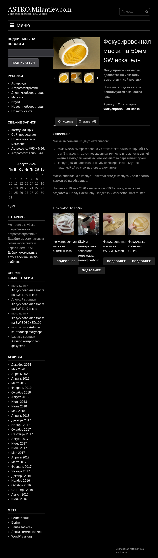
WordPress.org (21, 536)
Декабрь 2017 (21, 420)
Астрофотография (24, 88)
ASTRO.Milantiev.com (39, 9)
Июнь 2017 (19, 448)
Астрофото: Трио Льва (27, 153)
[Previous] (55, 78)
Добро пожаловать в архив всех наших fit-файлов (23, 257)
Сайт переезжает (23, 134)
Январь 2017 (20, 471)
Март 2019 (18, 383)
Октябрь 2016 (21, 485)
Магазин (17, 97)
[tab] (66, 122)
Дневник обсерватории (28, 92)
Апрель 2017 (20, 457)
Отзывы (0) (87, 121)
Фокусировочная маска (121, 109)
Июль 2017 (19, 443)
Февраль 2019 (21, 387)
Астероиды (19, 83)
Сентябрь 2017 (22, 434)
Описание (65, 121)
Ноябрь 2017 (20, 425)
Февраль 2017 (21, 466)
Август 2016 (20, 494)
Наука (15, 102)
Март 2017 (18, 462)
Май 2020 (18, 369)
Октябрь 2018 (21, 392)
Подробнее (66, 261)
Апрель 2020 (20, 374)
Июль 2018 (19, 401)
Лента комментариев (26, 531)
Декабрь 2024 (21, 364)
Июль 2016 (19, 499)
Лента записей (21, 527)
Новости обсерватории (28, 106)
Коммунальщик (22, 130)
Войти (15, 522)
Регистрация (20, 518)
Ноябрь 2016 (20, 480)
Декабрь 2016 (21, 476)
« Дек (11, 206)
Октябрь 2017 (21, 429)
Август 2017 (20, 438)
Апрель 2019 (20, 378)
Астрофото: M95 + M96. (28, 148)
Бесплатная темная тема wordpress (130, 551)
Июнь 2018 (19, 406)
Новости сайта (21, 111)
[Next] (98, 78)
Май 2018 (18, 411)
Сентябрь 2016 (22, 490)
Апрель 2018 (20, 415)
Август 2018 (20, 397)
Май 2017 (18, 452)
